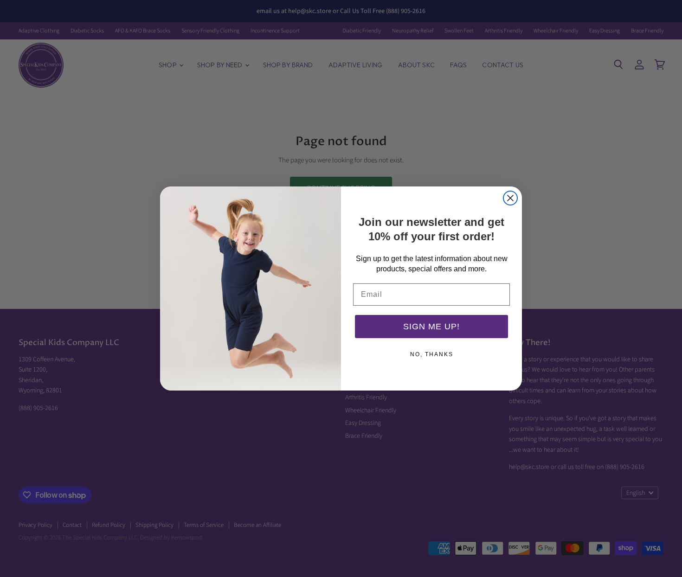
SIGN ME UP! (431, 326)
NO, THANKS (431, 354)
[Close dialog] (510, 198)
